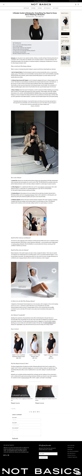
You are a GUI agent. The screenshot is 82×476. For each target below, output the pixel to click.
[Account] (75, 4)
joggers (50, 199)
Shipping (69, 449)
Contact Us (70, 447)
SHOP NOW (65, 33)
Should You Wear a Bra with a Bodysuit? (21, 49)
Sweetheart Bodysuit (30, 195)
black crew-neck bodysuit (41, 180)
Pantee (21, 258)
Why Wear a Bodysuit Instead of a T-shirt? (21, 53)
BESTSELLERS (26, 8)
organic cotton (14, 73)
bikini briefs (55, 242)
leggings (55, 199)
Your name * (14, 417)
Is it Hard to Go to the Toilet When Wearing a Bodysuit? (24, 50)
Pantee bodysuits (25, 377)
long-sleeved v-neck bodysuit (44, 187)
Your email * (14, 422)
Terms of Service (72, 457)
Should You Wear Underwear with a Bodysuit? (22, 47)
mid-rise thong (16, 244)
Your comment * (15, 428)
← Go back (13, 408)
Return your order (72, 451)
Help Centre (70, 445)
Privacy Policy (71, 455)
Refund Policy (71, 453)
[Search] (3, 4)
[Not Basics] (41, 4)
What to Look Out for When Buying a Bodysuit (22, 44)
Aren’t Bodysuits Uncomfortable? (19, 52)
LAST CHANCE (55, 8)
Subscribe (43, 457)
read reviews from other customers (32, 91)
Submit (15, 438)
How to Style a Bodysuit (18, 46)
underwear (22, 240)
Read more (15, 403)
